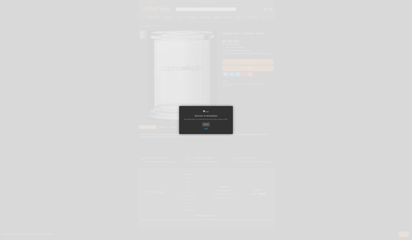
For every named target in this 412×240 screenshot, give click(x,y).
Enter (206, 124)
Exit (206, 128)
